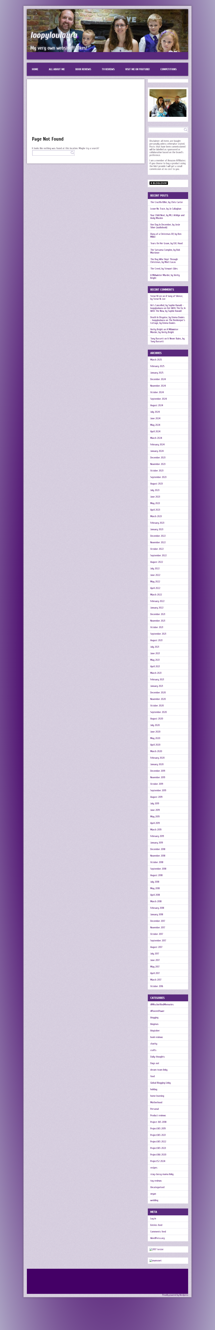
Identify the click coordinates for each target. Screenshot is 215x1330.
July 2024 (155, 412)
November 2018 (157, 855)
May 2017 (155, 966)
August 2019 (156, 797)
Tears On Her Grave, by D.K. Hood (166, 243)
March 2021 (155, 673)
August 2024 (156, 405)
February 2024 (157, 444)
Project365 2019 (158, 1128)
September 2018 (158, 868)
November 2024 (158, 385)
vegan (153, 1193)
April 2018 (155, 895)
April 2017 (155, 973)
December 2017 (157, 921)
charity (153, 1043)
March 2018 (156, 901)
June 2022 (155, 575)
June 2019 (155, 810)
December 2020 (158, 692)
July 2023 (154, 490)
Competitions (168, 69)
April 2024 (155, 431)
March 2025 (156, 359)
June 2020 (155, 731)
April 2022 (155, 588)
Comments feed (158, 1231)
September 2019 (158, 790)
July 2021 (154, 647)
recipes (153, 1167)
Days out (154, 1063)
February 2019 (157, 836)
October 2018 (156, 862)
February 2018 (157, 908)
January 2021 (156, 686)
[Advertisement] (86, 109)
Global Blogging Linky (160, 1082)
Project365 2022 (158, 1141)
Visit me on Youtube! (137, 69)
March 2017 (155, 979)
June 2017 (155, 960)
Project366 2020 (158, 1154)
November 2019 (157, 777)
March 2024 (156, 438)
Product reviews (158, 1115)
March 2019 (155, 829)
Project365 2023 (158, 1148)
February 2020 (157, 757)
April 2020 (155, 744)
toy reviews (156, 1180)
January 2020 (157, 764)
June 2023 (155, 496)
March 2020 (156, 751)
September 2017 (158, 940)
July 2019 (154, 803)
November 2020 (158, 699)
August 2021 (156, 640)
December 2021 (157, 614)
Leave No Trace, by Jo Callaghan (165, 208)
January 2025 (156, 372)
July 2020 (155, 725)
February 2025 (157, 366)
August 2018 (156, 875)
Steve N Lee (156, 296)
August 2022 (156, 562)
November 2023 (157, 464)
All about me (57, 69)
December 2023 (157, 457)
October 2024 (157, 392)
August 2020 (156, 718)
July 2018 (154, 881)
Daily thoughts (157, 1056)
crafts (153, 1050)
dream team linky (158, 1069)
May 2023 (155, 503)
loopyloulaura (53, 35)
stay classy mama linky (162, 1174)
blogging (154, 1017)
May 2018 (155, 888)
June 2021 (155, 653)
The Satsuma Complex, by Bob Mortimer (165, 251)
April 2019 (155, 823)
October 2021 (156, 627)
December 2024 (158, 379)
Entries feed (156, 1225)
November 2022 (158, 542)
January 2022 (156, 607)
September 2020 (158, 712)
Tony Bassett (157, 338)
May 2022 (155, 581)
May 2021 (155, 660)
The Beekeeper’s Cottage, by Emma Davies (167, 322)
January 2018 (156, 914)
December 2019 (157, 771)
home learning (157, 1096)
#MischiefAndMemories (162, 1004)
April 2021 (155, 666)
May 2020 (155, 738)
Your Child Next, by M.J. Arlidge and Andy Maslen (167, 217)
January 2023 (156, 529)
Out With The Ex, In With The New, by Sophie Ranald (168, 309)
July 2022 (155, 568)
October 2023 (156, 470)
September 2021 (158, 633)
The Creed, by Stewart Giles (164, 268)
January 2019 (156, 842)
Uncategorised (157, 1187)
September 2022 (158, 555)
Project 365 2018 (158, 1122)
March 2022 (156, 594)
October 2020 (157, 705)
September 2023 (158, 477)
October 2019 (156, 784)
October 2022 (157, 549)
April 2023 (155, 509)
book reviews (156, 1037)
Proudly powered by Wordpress (175, 1295)
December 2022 (158, 536)
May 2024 (155, 425)
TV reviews (108, 69)
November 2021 (157, 620)
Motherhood (156, 1102)
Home (35, 69)
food (152, 1076)
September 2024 (158, 398)
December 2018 (157, 849)
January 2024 (157, 451)
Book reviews (83, 69)
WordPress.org (157, 1238)
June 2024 (155, 418)
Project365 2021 (158, 1135)
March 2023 (156, 516)
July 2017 (154, 953)
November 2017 (157, 927)
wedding (154, 1200)
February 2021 (157, 679)
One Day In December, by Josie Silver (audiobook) (165, 226)
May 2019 (155, 816)
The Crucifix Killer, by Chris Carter (166, 202)
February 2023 (157, 522)
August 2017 (156, 947)
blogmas (154, 1024)
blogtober (155, 1030)
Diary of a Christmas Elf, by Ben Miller (165, 235)
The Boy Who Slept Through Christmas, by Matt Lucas (164, 261)
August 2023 (156, 483)
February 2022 (157, 601)
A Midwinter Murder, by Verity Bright (165, 276)
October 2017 (156, 934)
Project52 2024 (157, 1161)
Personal (154, 1109)
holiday (153, 1089)
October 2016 (156, 986)
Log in (153, 1218)
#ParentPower (157, 1011)
